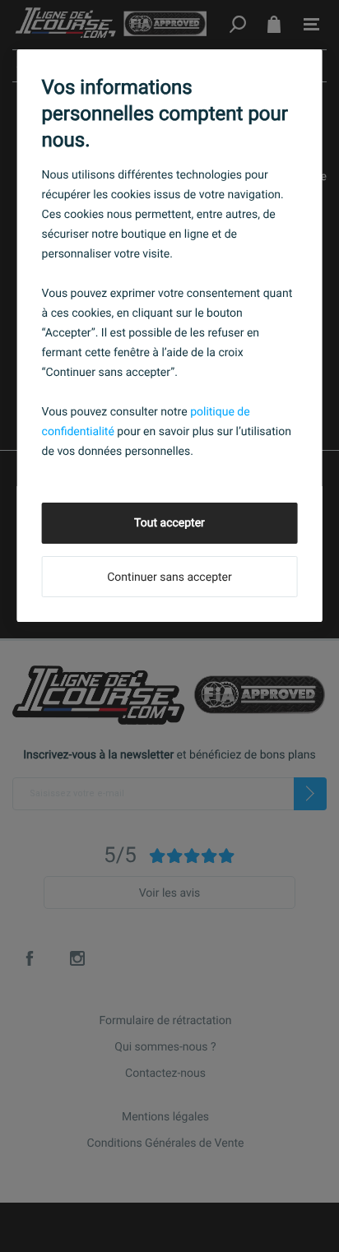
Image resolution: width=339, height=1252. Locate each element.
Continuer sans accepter (169, 577)
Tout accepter (169, 523)
